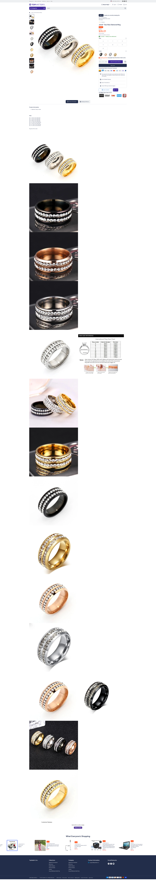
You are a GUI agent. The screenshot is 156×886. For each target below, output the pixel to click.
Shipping (100, 34)
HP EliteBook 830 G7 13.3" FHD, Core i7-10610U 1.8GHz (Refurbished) (27, 846)
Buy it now (113, 65)
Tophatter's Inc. (108, 844)
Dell (134, 844)
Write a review (78, 827)
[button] (125, 4)
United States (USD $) (33, 877)
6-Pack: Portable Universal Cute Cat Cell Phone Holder (111, 846)
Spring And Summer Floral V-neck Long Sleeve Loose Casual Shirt (83, 845)
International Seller (106, 18)
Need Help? (106, 4)
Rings (102, 19)
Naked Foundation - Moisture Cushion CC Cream (55, 846)
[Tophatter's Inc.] (36, 4)
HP (21, 843)
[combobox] (86, 8)
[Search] (125, 8)
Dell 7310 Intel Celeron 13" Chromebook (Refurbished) (139, 846)
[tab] (84, 101)
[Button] (126, 38)
